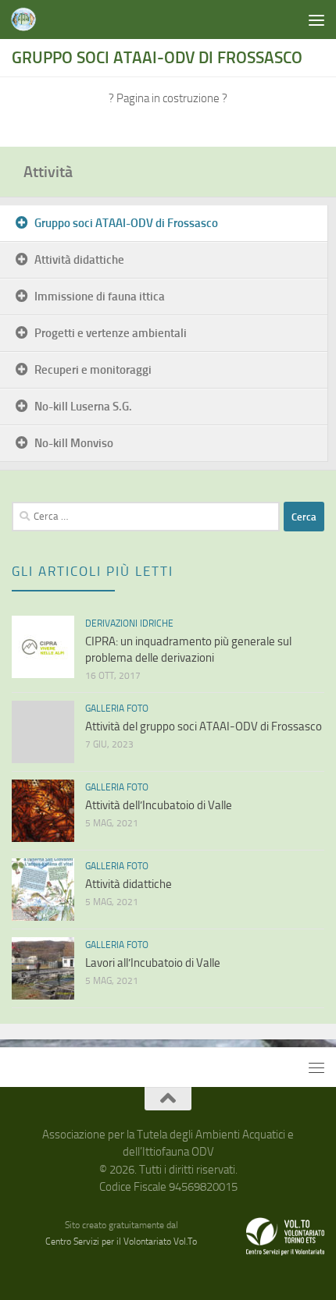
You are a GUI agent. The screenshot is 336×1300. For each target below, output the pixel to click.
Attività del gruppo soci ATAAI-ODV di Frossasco (203, 726)
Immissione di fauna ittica (99, 296)
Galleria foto (116, 708)
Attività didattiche (79, 260)
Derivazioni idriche (129, 623)
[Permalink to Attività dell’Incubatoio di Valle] (43, 811)
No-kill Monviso (73, 443)
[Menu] (316, 19)
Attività (48, 171)
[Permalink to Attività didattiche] (43, 889)
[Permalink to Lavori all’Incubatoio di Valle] (43, 968)
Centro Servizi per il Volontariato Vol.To (121, 1241)
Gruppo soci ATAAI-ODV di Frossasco (126, 223)
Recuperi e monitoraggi (93, 370)
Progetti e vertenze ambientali (110, 333)
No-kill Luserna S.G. (83, 407)
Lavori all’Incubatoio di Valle (152, 963)
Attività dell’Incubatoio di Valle (158, 805)
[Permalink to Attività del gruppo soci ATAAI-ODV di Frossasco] (43, 732)
